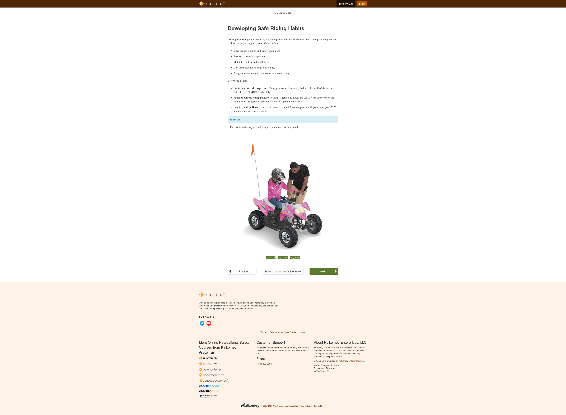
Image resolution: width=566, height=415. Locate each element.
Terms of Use (319, 406)
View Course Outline (283, 12)
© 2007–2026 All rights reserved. (274, 406)
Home (303, 332)
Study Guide (347, 3)
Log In (362, 3)
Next (322, 271)
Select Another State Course (283, 332)
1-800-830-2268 (264, 363)
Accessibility (293, 406)
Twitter (202, 323)
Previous (244, 271)
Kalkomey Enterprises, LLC (351, 360)
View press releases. (334, 356)
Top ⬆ (263, 332)
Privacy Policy (304, 406)
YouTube (209, 323)
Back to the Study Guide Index (283, 271)
